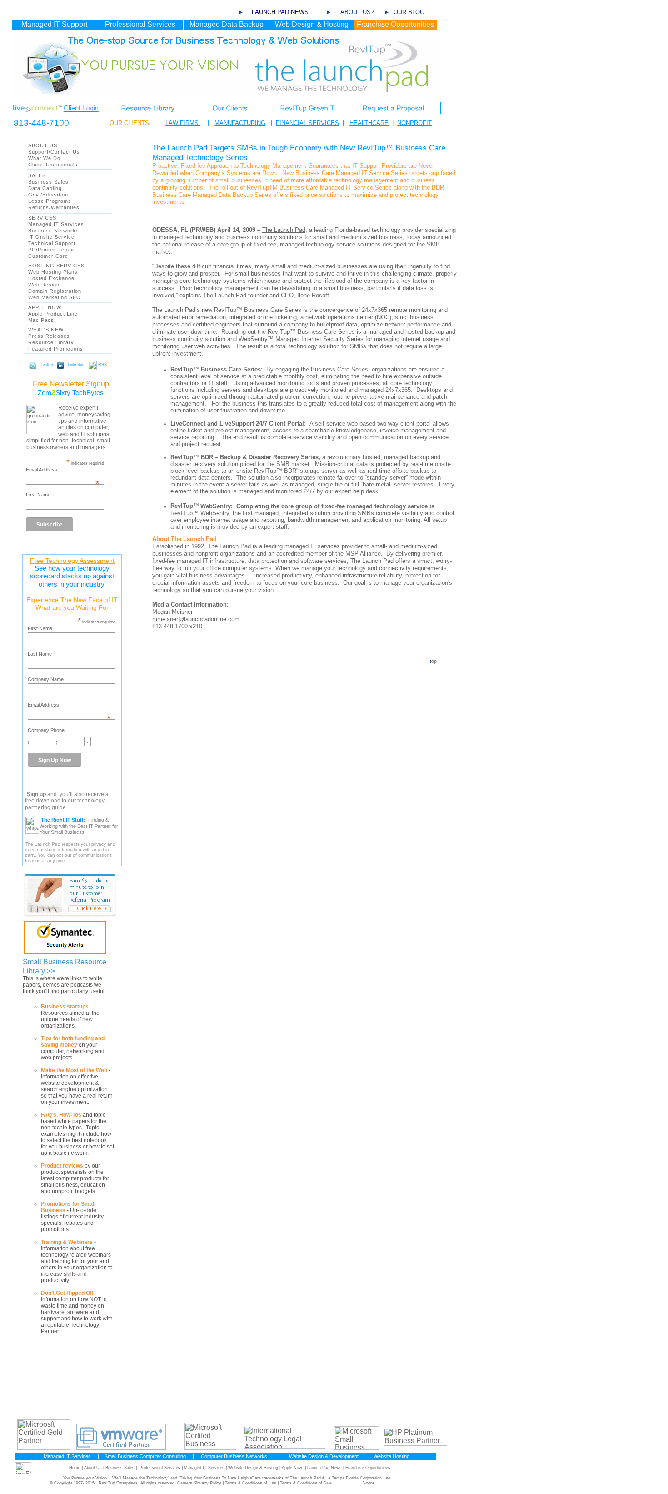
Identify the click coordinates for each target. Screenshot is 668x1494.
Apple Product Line (53, 313)
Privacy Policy (207, 1483)
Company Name (46, 679)
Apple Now (292, 1467)
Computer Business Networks (234, 1456)
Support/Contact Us (54, 152)
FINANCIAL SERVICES (307, 123)
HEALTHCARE (369, 123)
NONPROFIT (414, 123)
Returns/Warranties (54, 207)
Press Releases (49, 336)
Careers (184, 1483)
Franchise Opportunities (367, 1467)
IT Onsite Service (51, 237)
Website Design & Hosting (253, 1467)
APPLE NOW (44, 307)
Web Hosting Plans (53, 272)
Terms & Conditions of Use (250, 1483)
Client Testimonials (53, 164)
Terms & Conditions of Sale (306, 1483)
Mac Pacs (41, 320)
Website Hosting (391, 1456)
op (434, 661)
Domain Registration (54, 291)
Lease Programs (49, 201)
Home (74, 1467)
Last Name (40, 654)
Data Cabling (45, 188)
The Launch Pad (283, 229)
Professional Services (160, 1467)
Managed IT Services (56, 224)
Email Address (63, 469)
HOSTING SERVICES (56, 265)
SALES (37, 175)
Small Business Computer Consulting (145, 1456)
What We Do (44, 158)
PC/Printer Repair (51, 249)
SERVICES (42, 218)
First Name (38, 494)
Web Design (44, 284)
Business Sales (48, 182)
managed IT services (312, 546)
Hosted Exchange (51, 278)
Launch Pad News (324, 1467)
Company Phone (46, 730)
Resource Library (51, 342)
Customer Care (48, 256)
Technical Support (51, 243)
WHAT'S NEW (46, 329)
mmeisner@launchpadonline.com (195, 619)
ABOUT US (42, 145)
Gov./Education (48, 194)
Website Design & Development (324, 1456)
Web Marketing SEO (54, 297)
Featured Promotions (55, 348)
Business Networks (53, 230)
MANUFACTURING (239, 123)
